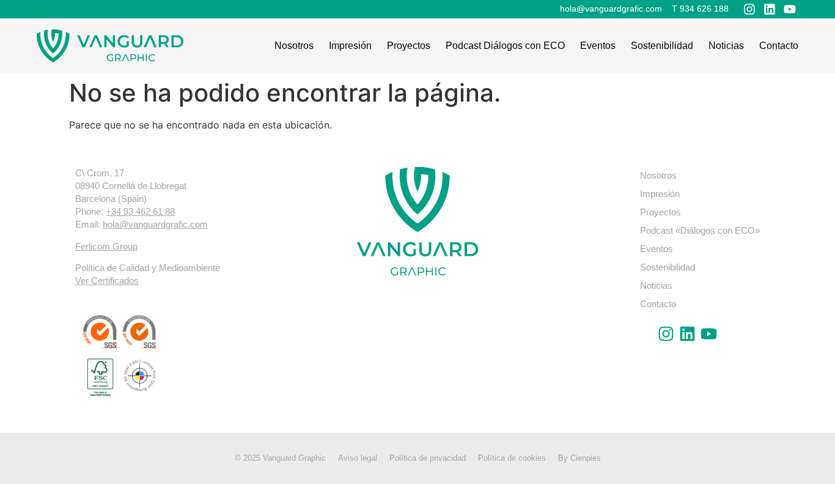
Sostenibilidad (662, 45)
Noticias (726, 45)
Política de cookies (512, 458)
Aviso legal (357, 458)
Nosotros (294, 45)
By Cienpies (579, 458)
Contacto (778, 45)
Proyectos (408, 45)
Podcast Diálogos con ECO (505, 45)
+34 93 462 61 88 (140, 211)
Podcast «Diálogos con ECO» (700, 230)
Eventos (598, 45)
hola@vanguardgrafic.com (155, 224)
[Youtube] (789, 9)
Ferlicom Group (106, 246)
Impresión (350, 45)
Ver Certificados (107, 280)
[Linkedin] (769, 9)
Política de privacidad (427, 458)
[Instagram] (749, 9)
